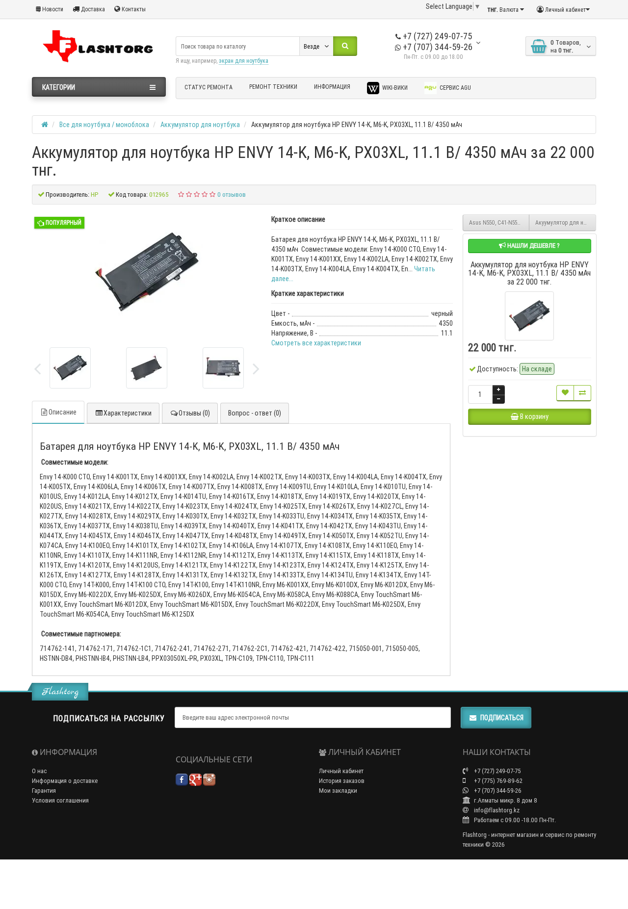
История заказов (342, 781)
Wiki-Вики (394, 87)
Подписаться (501, 717)
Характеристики (128, 413)
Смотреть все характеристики (316, 342)
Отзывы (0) (194, 413)
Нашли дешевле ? (533, 245)
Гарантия (44, 790)
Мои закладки (338, 790)
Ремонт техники (273, 86)
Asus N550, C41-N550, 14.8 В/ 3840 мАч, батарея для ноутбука (499, 222)
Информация (332, 86)
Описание (63, 412)
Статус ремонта (208, 87)
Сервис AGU (454, 87)
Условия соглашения (60, 800)
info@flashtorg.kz (496, 810)
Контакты (133, 9)
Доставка (92, 9)
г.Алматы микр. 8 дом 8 (504, 800)
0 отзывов (231, 194)
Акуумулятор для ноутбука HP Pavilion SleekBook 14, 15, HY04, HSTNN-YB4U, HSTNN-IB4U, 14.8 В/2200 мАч (565, 222)
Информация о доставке (65, 781)
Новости (52, 9)
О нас (39, 771)
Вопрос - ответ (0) (254, 413)
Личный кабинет (341, 771)
